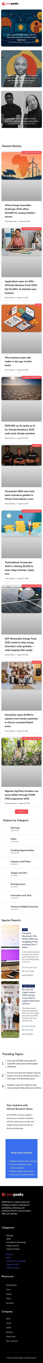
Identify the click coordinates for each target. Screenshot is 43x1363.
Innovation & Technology (16, 1242)
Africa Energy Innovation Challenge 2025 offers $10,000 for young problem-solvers (20, 211)
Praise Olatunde (29, 1026)
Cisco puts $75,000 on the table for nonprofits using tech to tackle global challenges (21, 37)
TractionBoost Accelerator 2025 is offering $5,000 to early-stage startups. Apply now (19, 568)
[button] (21, 811)
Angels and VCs (19, 873)
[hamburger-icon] (34, 4)
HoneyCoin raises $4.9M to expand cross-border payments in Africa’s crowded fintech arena (21, 720)
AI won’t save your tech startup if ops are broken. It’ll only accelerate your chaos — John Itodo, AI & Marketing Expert (21, 78)
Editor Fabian (16, 83)
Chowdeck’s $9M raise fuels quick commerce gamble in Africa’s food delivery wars (20, 495)
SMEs (13, 839)
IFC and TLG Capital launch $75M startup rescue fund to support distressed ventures (30, 996)
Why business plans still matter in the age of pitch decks (18, 361)
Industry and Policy (21, 861)
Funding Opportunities (32, 11)
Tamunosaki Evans (30, 967)
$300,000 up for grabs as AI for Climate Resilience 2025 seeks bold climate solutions (20, 429)
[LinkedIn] (14, 1220)
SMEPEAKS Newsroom (16, 42)
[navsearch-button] (28, 4)
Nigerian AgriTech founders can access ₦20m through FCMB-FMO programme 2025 (21, 794)
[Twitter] (4, 1220)
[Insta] (9, 1220)
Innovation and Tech (21, 895)
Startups (37, 52)
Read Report (27, 975)
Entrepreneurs (18, 884)
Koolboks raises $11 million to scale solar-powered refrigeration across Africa (21, 119)
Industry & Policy (24, 52)
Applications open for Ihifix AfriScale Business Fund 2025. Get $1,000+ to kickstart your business (21, 287)
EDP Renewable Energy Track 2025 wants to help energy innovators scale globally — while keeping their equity (20, 644)
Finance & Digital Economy (24, 906)
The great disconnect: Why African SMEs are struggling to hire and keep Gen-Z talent (30, 940)
